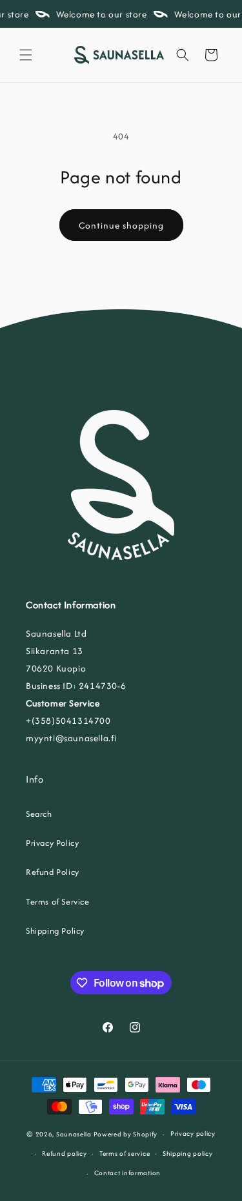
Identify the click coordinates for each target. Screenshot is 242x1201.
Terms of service (124, 1153)
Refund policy (64, 1153)
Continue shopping (121, 225)
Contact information (127, 1173)
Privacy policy (193, 1133)
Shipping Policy (55, 931)
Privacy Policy (52, 843)
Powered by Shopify (126, 1134)
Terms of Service (58, 902)
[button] (26, 55)
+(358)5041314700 (68, 720)
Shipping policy (188, 1153)
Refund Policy (52, 872)
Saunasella (74, 1134)
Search (39, 814)
